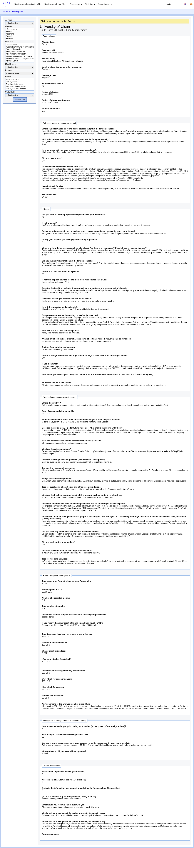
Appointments (104, 4)
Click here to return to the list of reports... (59, 21)
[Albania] (20, 31)
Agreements (75, 4)
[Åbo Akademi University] (20, 54)
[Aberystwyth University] (20, 52)
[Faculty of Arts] (20, 82)
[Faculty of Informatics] (20, 84)
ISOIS (6, 11)
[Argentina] (20, 34)
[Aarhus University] (20, 49)
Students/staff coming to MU (27, 4)
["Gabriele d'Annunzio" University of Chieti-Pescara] (20, 47)
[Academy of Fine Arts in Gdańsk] (20, 56)
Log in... (169, 4)
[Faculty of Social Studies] (20, 89)
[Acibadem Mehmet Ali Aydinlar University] (20, 59)
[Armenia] (20, 36)
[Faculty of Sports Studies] (20, 86)
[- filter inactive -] (20, 29)
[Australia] (20, 38)
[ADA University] (20, 61)
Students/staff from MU (54, 4)
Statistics (89, 4)
